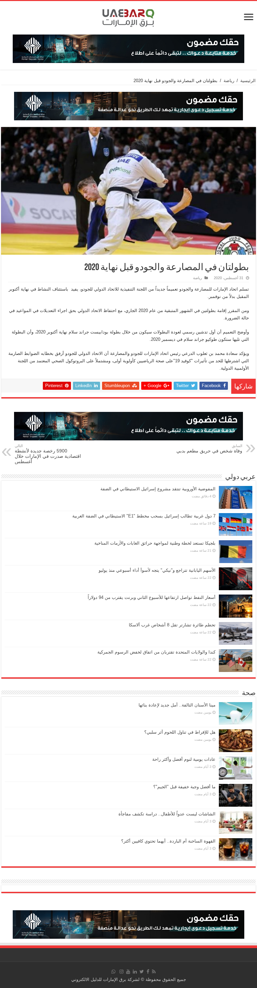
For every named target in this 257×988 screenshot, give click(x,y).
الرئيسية (248, 80)
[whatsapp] (113, 972)
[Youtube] (128, 972)
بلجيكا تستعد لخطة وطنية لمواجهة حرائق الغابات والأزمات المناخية (155, 543)
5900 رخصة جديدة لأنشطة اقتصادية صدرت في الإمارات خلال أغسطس (48, 454)
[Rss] (153, 972)
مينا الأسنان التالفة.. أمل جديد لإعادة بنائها (177, 704)
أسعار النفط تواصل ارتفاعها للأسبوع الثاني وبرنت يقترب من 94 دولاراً (152, 597)
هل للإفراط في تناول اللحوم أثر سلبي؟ (180, 732)
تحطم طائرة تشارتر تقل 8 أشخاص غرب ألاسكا (172, 624)
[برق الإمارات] (128, 16)
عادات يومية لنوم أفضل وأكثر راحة (184, 759)
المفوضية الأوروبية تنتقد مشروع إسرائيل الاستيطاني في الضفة (158, 488)
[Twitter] (142, 972)
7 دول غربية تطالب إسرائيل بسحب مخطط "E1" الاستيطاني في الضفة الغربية (144, 515)
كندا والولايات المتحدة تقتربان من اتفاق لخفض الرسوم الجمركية (156, 652)
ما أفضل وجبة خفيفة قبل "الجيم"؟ (184, 786)
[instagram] (121, 972)
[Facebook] (148, 972)
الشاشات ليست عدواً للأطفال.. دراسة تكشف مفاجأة (167, 813)
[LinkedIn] (135, 972)
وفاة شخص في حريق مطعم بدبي (209, 448)
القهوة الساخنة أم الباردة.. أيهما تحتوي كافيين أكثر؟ (168, 841)
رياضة (229, 80)
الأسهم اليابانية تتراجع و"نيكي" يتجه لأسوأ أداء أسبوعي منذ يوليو (157, 570)
